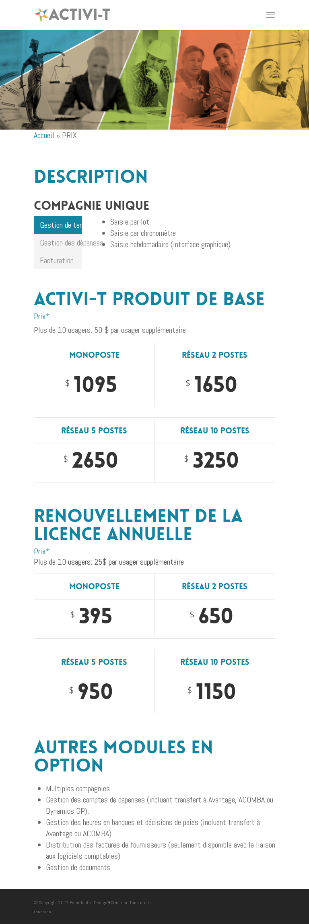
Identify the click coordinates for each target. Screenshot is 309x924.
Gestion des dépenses (61, 242)
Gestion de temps (61, 225)
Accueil (44, 135)
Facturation (57, 260)
